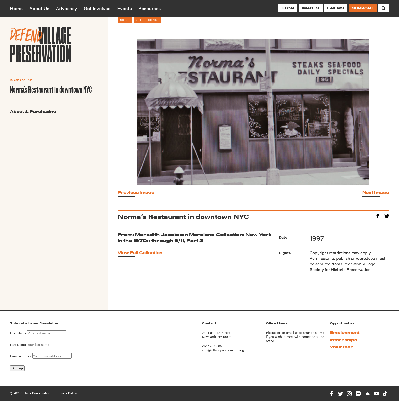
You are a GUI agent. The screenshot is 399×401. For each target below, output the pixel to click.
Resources (149, 8)
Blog (288, 8)
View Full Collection (140, 253)
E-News (335, 8)
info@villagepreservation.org (223, 349)
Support (363, 8)
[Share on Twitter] (386, 215)
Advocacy (66, 8)
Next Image (375, 192)
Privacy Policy (66, 393)
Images (310, 8)
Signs (124, 20)
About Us (39, 8)
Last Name (18, 344)
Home (16, 8)
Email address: (21, 355)
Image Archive (21, 80)
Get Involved (97, 8)
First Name (18, 333)
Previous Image (136, 192)
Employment (345, 332)
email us (292, 332)
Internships (343, 340)
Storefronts (147, 20)
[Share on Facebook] (377, 215)
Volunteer (341, 347)
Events (124, 8)
